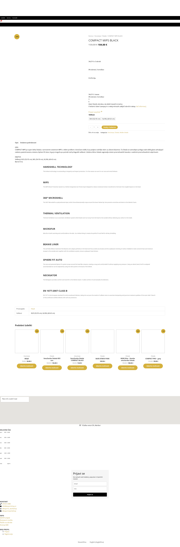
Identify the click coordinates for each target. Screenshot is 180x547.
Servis (9, 18)
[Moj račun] (1, 24)
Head (33, 309)
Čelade (104, 36)
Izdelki (3, 18)
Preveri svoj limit (94, 112)
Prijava (6, 532)
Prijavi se (90, 494)
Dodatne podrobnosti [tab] (28, 143)
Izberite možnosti (26, 366)
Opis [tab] (16, 143)
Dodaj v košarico (110, 127)
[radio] (95, 118)
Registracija (8, 534)
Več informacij (141, 106)
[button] (19, 18)
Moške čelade (124, 132)
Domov (90, 36)
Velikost (92, 115)
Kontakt (14, 18)
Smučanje (98, 36)
